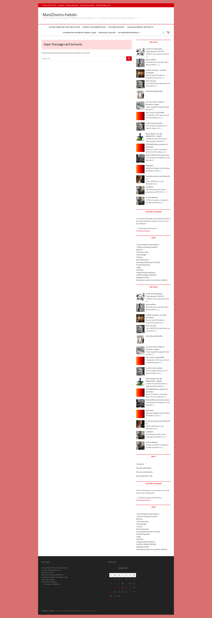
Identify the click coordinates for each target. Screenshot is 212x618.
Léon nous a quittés (107, 33)
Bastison (139, 250)
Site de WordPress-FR (103, 5)
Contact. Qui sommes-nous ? (94, 27)
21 (111, 592)
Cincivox (139, 257)
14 (111, 588)
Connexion (61, 5)
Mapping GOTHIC (142, 277)
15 (115, 588)
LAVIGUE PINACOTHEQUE (146, 275)
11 (126, 583)
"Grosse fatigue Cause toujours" (148, 245)
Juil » (110, 599)
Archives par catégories (52, 584)
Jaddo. (138, 267)
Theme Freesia (67, 611)
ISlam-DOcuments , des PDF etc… (140, 27)
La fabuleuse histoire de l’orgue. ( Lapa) (79, 33)
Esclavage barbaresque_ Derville (148, 262)
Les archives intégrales (128, 33)
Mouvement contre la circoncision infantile (151, 280)
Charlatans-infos (142, 252)
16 (119, 588)
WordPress (75, 611)
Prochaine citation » (143, 231)
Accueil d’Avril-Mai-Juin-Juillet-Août (64, 27)
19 (130, 588)
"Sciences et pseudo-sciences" (147, 247)
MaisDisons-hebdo (60, 14)
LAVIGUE (139, 270)
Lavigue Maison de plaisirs (145, 272)
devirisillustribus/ (142, 260)
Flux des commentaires (87, 5)
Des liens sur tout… (117, 27)
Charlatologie (141, 255)
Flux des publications (72, 5)
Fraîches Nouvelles (143, 265)
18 (126, 588)
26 (130, 592)
